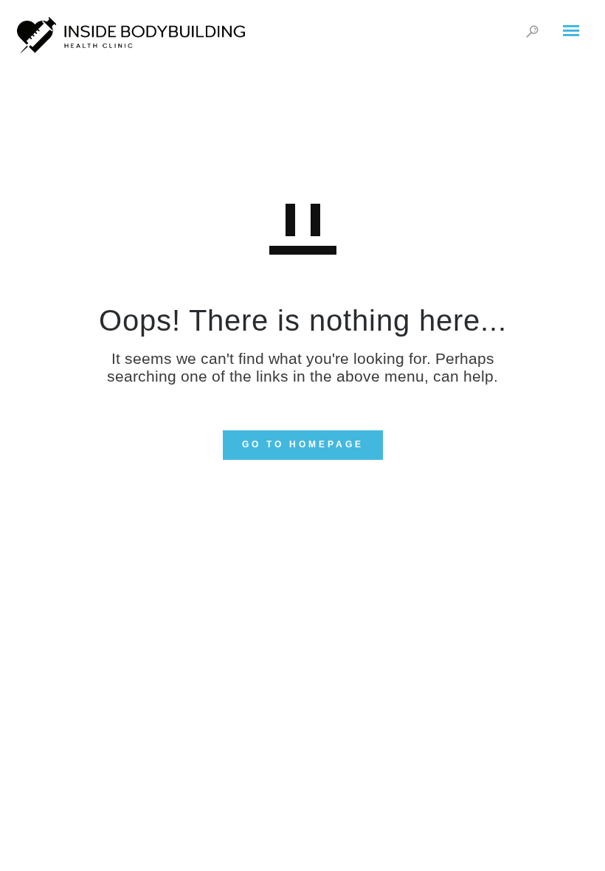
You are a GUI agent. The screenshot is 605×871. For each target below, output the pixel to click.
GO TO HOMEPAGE (303, 444)
